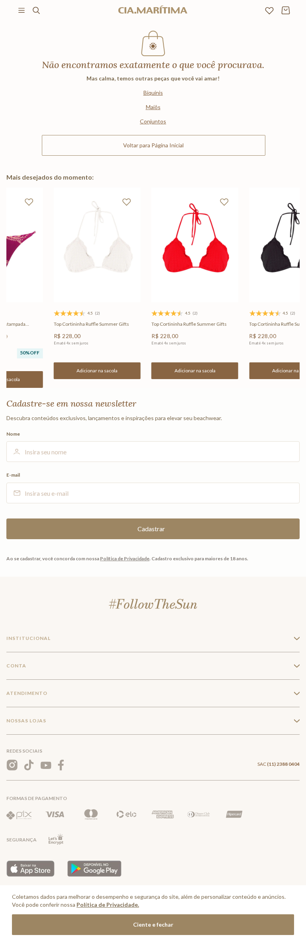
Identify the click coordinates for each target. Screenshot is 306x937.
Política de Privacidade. (107, 904)
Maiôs (153, 107)
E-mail (13, 475)
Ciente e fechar (153, 924)
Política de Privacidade (124, 558)
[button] (97, 370)
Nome (13, 434)
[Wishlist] (269, 10)
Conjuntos (153, 121)
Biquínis (153, 92)
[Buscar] (36, 10)
